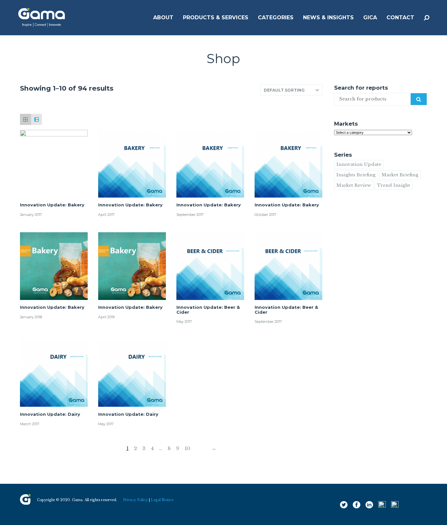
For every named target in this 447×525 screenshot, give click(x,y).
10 (187, 448)
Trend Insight (393, 185)
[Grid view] (25, 119)
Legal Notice (162, 500)
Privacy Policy (135, 500)
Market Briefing (400, 175)
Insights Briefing (356, 175)
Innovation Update (358, 164)
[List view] (36, 119)
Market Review (353, 185)
